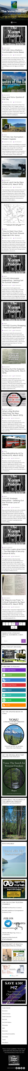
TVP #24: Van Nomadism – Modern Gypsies (13, 138)
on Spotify (8, 700)
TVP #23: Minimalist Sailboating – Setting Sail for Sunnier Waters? (12, 280)
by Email (8, 680)
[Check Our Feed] (24, 1068)
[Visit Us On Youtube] (21, 1068)
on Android (9, 674)
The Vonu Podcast (14, 11)
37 (14, 623)
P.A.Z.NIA (4, 1019)
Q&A (3, 1028)
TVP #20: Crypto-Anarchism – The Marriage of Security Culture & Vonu (14, 551)
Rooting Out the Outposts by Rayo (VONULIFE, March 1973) (13, 371)
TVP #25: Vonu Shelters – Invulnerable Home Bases (13, 51)
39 (21, 623)
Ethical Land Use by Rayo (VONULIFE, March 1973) (13, 183)
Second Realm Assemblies (8, 1033)
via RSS (8, 705)
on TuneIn (8, 695)
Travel (5, 134)
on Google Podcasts (11, 685)
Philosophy (7, 95)
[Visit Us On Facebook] (19, 1068)
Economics (5, 1010)
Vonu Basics (7, 48)
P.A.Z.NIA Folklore (6, 1022)
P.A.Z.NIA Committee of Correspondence (13, 910)
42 (13, 627)
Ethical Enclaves (6, 1013)
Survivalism (5, 1036)
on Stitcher (9, 690)
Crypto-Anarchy (8, 409)
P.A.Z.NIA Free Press (7, 907)
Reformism (5, 1031)
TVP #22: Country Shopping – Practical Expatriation (14, 327)
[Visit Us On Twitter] (16, 1068)
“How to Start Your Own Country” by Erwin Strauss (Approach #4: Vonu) (13, 233)
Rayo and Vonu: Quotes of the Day (13, 98)
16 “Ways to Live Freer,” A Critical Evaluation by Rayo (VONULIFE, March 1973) (13, 602)
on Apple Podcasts (11, 669)
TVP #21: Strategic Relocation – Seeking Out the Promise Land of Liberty (13, 501)
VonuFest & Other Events (9, 937)
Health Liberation (6, 1016)
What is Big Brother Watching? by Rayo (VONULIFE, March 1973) (12, 413)
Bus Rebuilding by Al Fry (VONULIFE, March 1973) (12, 454)
